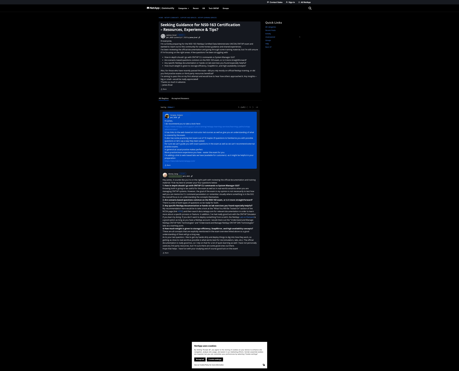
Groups (268, 40)
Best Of (268, 47)
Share (164, 89)
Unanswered (282, 37)
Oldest (170, 107)
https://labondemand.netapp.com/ (180, 161)
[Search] (310, 8)
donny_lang (173, 174)
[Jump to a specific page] (257, 107)
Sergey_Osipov (176, 115)
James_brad (171, 35)
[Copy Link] (199, 37)
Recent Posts (270, 30)
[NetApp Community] (160, 8)
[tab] (163, 98)
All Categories (270, 27)
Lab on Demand (247, 217)
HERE (180, 211)
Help (267, 44)
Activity (268, 33)
